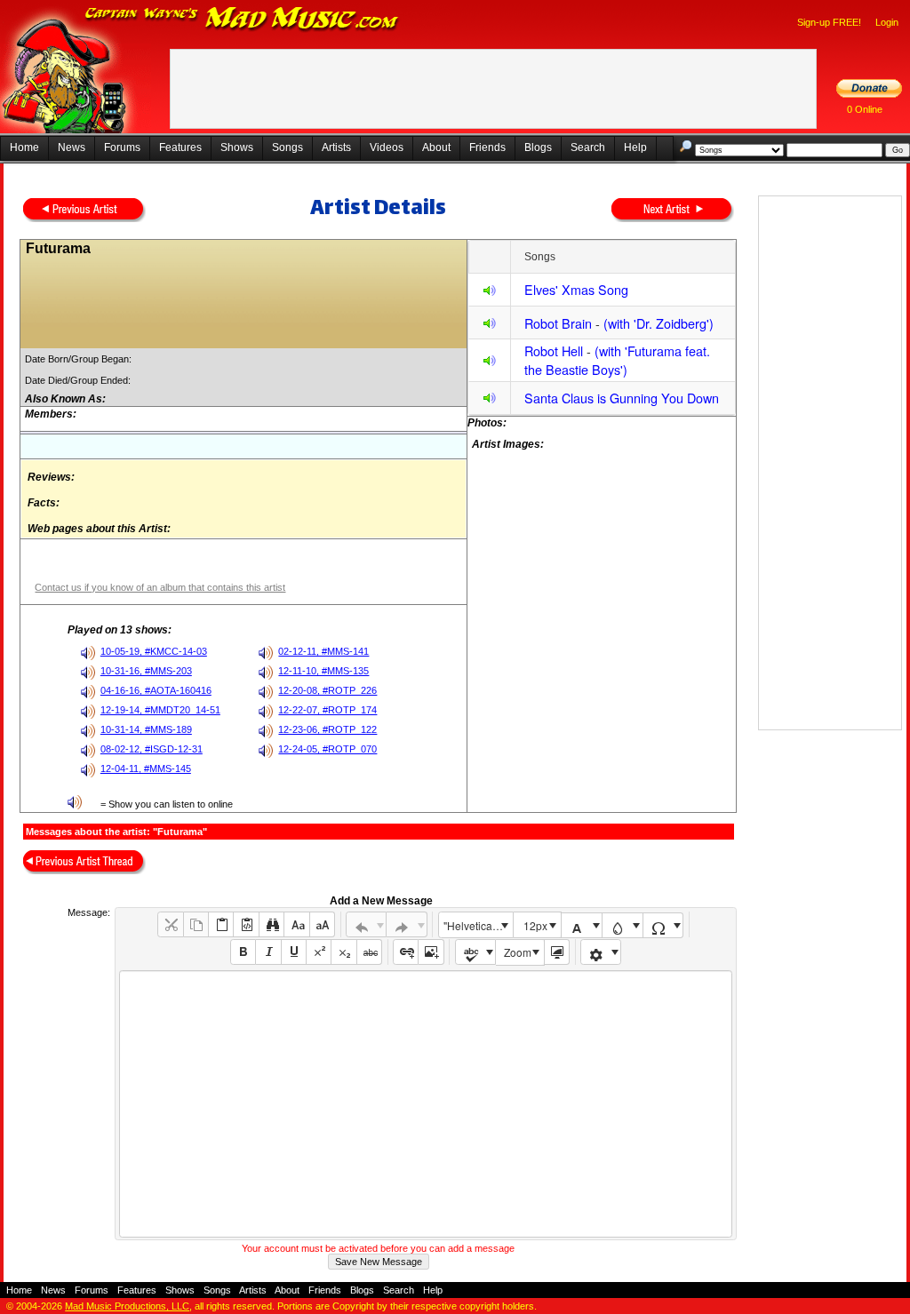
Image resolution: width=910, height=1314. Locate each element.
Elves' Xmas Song (576, 289)
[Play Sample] (490, 292)
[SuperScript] (319, 952)
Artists (336, 147)
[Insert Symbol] (663, 925)
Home (24, 147)
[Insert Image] (431, 952)
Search (588, 147)
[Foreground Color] (582, 925)
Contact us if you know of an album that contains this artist (160, 587)
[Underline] (294, 952)
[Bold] (243, 952)
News (71, 147)
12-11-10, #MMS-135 (323, 670)
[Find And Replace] (271, 924)
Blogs (538, 147)
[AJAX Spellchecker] (476, 952)
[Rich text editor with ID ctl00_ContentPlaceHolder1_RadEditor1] (425, 1104)
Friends (487, 147)
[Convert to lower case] (296, 924)
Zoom (517, 952)
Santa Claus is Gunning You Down (621, 397)
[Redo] (407, 924)
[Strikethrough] (369, 952)
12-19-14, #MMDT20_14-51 (160, 710)
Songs (287, 147)
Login (886, 22)
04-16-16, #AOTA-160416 (156, 690)
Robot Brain (558, 323)
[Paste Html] (246, 924)
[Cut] (170, 924)
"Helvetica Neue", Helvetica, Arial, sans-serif (478, 925)
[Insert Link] (406, 952)
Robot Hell (553, 350)
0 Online (864, 109)
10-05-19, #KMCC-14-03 (153, 651)
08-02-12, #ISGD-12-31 (151, 749)
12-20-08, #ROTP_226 (327, 690)
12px (535, 925)
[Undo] (367, 924)
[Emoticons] (601, 952)
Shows (236, 147)
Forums (122, 147)
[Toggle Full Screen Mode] (557, 952)
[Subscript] (343, 952)
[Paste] (221, 924)
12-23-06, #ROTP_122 (327, 729)
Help (635, 147)
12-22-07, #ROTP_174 (327, 710)
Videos (386, 147)
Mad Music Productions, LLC (127, 1306)
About (436, 147)
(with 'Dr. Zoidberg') (658, 323)
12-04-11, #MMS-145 (145, 768)
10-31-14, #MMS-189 (146, 729)
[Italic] (268, 952)
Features (180, 147)
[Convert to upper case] (322, 924)
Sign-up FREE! (829, 22)
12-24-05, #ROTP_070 (327, 749)
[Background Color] (623, 925)
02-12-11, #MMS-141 (323, 651)
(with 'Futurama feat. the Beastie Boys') (617, 359)
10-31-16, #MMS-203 (146, 670)
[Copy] (196, 924)
